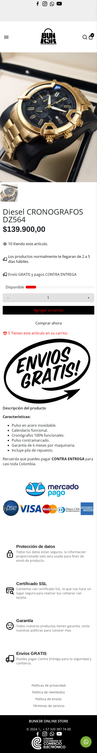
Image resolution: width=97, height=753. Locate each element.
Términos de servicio (48, 706)
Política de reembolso (48, 692)
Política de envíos (48, 699)
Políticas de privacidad (49, 685)
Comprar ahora (48, 323)
